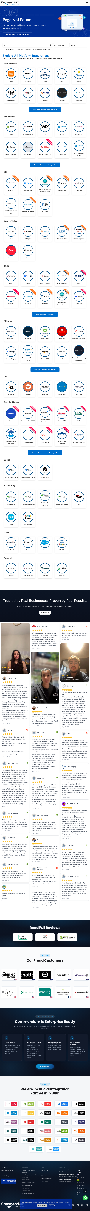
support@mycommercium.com (68, 1176)
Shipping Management (28, 1182)
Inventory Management (29, 1175)
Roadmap (82, 1185)
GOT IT (52, 1205)
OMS (45, 49)
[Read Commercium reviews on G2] (45, 937)
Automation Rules (27, 1185)
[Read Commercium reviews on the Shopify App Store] (67, 937)
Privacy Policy (44, 1170)
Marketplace (10, 49)
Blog (2, 1173)
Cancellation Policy (46, 1178)
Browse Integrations (18, 34)
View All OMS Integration (45, 314)
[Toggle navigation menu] (87, 3)
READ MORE (42, 1205)
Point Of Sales (37, 49)
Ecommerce (19, 49)
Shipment (28, 49)
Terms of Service (46, 1173)
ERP (49, 49)
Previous (2, 975)
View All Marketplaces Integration (45, 109)
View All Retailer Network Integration (45, 453)
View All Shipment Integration (45, 369)
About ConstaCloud (7, 1170)
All (3, 49)
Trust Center (44, 1181)
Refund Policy (45, 1176)
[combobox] (61, 45)
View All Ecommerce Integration (45, 165)
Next (86, 975)
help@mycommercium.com (67, 1172)
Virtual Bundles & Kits (28, 1193)
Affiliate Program (6, 1176)
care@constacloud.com (66, 1181)
